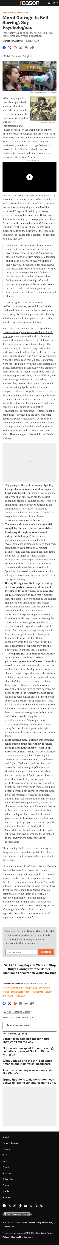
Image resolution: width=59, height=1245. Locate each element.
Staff (5, 1155)
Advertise (7, 1173)
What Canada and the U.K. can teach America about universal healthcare (27, 1062)
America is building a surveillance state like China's (29, 1071)
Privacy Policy (47, 1222)
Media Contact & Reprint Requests (19, 1017)
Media (6, 1191)
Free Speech (8, 996)
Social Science (31, 988)
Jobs (5, 1161)
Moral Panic (38, 992)
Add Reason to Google (18, 56)
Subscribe (46, 951)
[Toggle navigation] (3, 3)
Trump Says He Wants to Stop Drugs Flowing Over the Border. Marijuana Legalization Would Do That (29, 969)
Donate (6, 1167)
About (6, 1137)
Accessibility (34, 1222)
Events (6, 1149)
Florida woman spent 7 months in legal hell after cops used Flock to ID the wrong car (29, 1051)
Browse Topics (10, 1143)
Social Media (44, 988)
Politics (6, 992)
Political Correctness (21, 992)
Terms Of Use (8, 1226)
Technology (20, 996)
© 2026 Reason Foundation (15, 1222)
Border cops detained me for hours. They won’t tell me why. (26, 1040)
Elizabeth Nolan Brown (13, 41)
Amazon (7, 1197)
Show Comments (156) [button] (19, 1025)
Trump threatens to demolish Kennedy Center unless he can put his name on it (29, 1080)
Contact (7, 1185)
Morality (48, 992)
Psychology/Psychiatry (15, 12)
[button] (55, 3)
